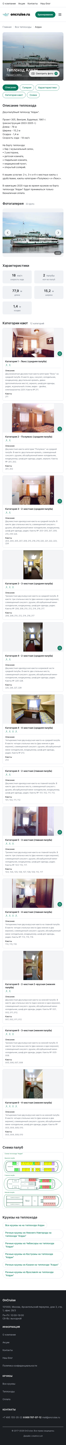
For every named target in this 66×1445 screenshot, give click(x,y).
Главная (7, 27)
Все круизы (9, 1383)
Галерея (26, 87)
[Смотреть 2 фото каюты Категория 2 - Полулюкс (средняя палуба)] (60, 429)
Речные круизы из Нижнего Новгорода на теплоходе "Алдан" (28, 1234)
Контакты (33, 3)
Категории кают (14, 95)
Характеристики (47, 87)
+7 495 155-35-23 (12, 1417)
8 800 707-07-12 (32, 1417)
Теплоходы (9, 1391)
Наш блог (45, 3)
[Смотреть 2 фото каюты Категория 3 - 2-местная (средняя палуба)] (60, 501)
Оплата (6, 1399)
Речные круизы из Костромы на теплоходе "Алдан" (29, 1256)
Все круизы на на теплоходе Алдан (24, 1225)
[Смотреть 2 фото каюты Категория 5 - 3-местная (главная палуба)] (60, 832)
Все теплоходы (23, 27)
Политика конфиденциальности (20, 1365)
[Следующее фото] (58, 232)
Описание (10, 87)
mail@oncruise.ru (51, 1417)
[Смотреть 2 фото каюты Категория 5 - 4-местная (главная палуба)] (60, 904)
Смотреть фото (46, 73)
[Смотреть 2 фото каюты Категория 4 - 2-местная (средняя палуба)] (60, 648)
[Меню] (59, 14)
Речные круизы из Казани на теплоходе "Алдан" (32, 1264)
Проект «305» (14, 75)
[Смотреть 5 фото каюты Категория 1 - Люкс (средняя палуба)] (60, 353)
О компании (9, 3)
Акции (21, 3)
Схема (33, 95)
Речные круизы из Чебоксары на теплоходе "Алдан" (29, 1245)
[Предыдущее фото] (7, 232)
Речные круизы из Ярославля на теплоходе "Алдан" (29, 1274)
